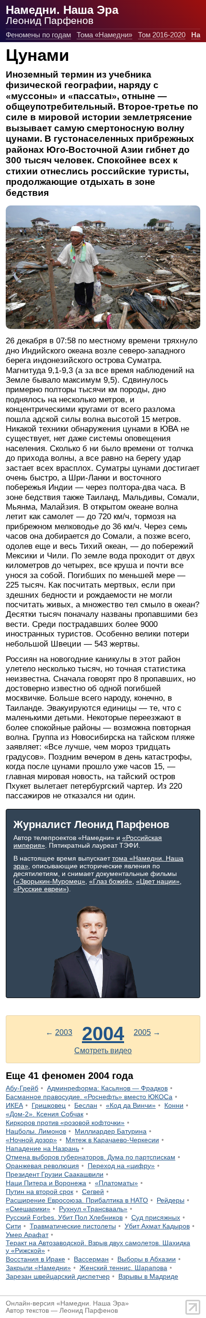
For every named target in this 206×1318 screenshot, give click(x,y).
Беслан (85, 1105)
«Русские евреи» (40, 889)
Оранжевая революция (42, 1166)
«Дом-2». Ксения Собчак (44, 1114)
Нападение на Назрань (42, 1148)
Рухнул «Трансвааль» (93, 1209)
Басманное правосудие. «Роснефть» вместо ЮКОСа (89, 1097)
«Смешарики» (28, 1209)
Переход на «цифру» (121, 1166)
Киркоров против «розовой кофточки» (65, 1122)
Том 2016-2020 (161, 35)
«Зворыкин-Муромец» (50, 881)
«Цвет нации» (158, 881)
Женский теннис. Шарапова (123, 1268)
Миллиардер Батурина (111, 1131)
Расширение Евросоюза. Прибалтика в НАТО (77, 1200)
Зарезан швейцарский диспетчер (58, 1276)
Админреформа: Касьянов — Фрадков (107, 1088)
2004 (103, 1033)
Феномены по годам (38, 35)
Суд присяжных (155, 1217)
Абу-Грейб (22, 1088)
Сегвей (93, 1191)
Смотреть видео (103, 1050)
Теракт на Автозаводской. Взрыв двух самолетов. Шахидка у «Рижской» (98, 1246)
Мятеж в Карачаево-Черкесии (112, 1140)
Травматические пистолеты (73, 1226)
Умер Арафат (27, 1234)
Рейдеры (170, 1200)
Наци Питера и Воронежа (46, 1183)
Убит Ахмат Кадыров (157, 1226)
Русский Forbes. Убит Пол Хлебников (64, 1217)
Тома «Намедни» (104, 35)
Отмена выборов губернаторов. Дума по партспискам (90, 1157)
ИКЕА (14, 1105)
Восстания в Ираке (35, 1259)
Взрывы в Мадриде (148, 1276)
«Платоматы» (116, 1183)
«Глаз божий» (110, 881)
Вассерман (91, 1259)
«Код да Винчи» (131, 1105)
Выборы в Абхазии (146, 1259)
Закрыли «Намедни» (38, 1268)
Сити (13, 1226)
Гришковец (49, 1105)
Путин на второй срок (39, 1191)
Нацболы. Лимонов (36, 1131)
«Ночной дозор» (31, 1140)
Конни (173, 1105)
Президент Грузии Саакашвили (54, 1174)
